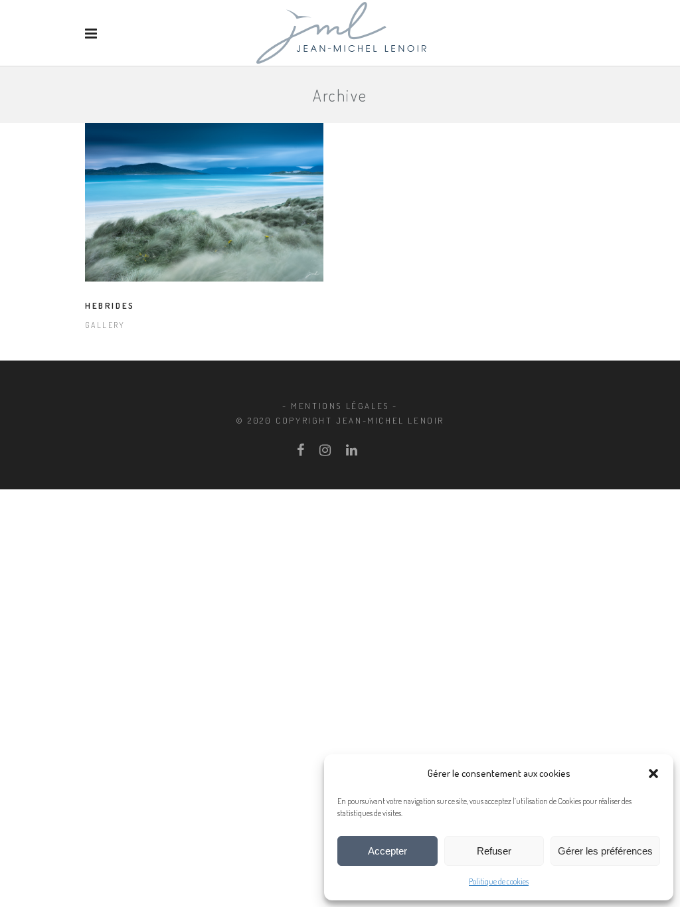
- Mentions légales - (340, 405)
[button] (653, 773)
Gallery (105, 325)
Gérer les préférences (605, 851)
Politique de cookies (499, 881)
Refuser (494, 851)
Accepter (387, 851)
